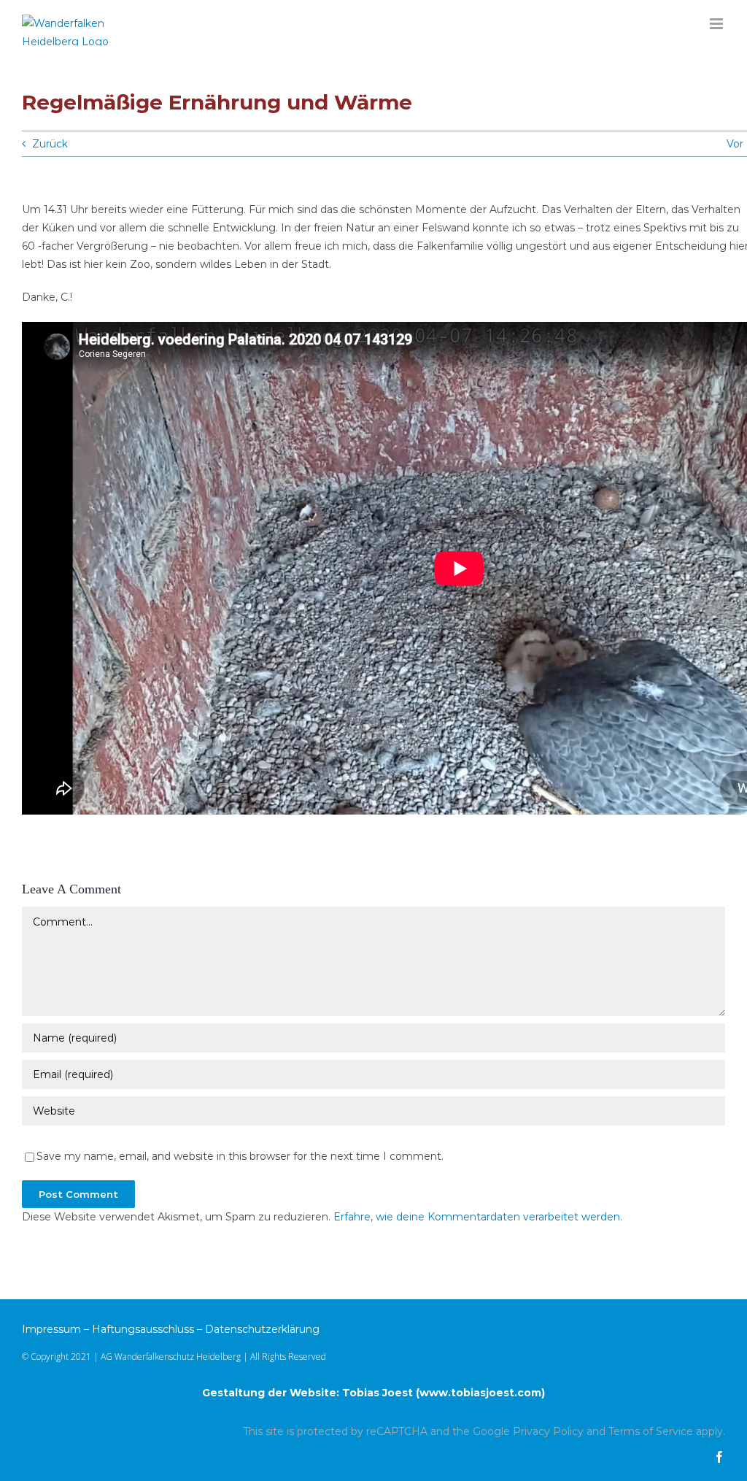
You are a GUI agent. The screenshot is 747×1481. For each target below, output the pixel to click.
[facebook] (719, 1457)
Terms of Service (650, 1431)
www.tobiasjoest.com (480, 1392)
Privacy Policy (548, 1431)
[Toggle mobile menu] (717, 23)
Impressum (51, 1329)
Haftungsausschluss (143, 1329)
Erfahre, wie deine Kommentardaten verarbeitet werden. (477, 1216)
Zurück (50, 143)
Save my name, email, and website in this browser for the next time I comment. (240, 1156)
